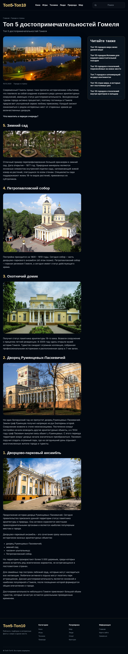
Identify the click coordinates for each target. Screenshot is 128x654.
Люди (63, 5)
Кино (37, 5)
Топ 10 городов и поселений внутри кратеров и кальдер (104, 92)
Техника (54, 5)
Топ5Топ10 (14, 5)
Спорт (71, 636)
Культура (72, 640)
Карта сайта (103, 633)
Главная (6, 18)
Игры (45, 5)
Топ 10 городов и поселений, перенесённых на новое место (105, 67)
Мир (81, 5)
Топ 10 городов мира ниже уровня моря (103, 48)
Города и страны (17, 18)
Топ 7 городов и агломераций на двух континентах (105, 75)
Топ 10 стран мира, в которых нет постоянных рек (105, 84)
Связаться (103, 636)
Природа (72, 5)
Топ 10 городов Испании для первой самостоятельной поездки (104, 58)
